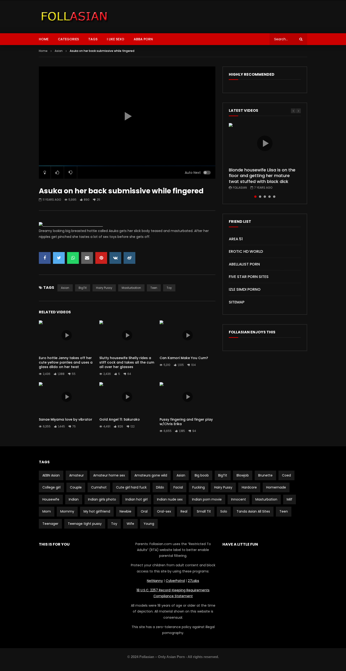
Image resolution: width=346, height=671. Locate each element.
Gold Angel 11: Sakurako (119, 419)
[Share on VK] (115, 258)
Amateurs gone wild (150, 475)
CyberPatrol (175, 580)
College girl (51, 487)
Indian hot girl (136, 499)
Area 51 (236, 239)
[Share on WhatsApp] (73, 258)
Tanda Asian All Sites (253, 511)
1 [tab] (255, 196)
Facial (178, 487)
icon (66, 335)
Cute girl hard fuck (131, 487)
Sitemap (236, 302)
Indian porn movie (207, 499)
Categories (68, 39)
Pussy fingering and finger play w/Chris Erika (186, 421)
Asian (59, 51)
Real (184, 511)
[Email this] (87, 258)
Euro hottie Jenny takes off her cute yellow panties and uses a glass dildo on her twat (66, 362)
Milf (289, 499)
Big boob (202, 475)
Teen (153, 288)
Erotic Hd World (246, 251)
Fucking (198, 487)
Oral (144, 511)
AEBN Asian (51, 475)
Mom (46, 511)
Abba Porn (143, 39)
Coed (286, 475)
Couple (76, 487)
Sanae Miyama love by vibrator (65, 419)
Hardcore (249, 487)
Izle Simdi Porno (245, 289)
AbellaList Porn (244, 264)
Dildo (160, 487)
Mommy (67, 511)
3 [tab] (265, 196)
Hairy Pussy (104, 288)
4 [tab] (269, 196)
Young (149, 523)
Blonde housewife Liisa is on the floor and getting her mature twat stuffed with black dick (262, 175)
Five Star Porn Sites (249, 276)
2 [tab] (260, 196)
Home (43, 39)
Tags (92, 39)
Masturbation (131, 288)
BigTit (83, 288)
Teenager (50, 523)
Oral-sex (164, 511)
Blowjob (243, 475)
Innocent (238, 499)
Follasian (240, 188)
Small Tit (204, 511)
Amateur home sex (109, 475)
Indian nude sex (170, 499)
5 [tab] (274, 196)
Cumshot (99, 487)
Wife (130, 523)
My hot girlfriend (97, 511)
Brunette (265, 475)
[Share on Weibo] (129, 258)
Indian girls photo (102, 499)
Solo (223, 511)
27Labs (193, 580)
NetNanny (155, 580)
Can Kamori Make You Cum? (184, 358)
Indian (74, 499)
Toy (169, 288)
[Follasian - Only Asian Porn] (74, 17)
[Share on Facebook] (45, 258)
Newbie (125, 511)
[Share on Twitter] (59, 258)
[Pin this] (101, 258)
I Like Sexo (115, 39)
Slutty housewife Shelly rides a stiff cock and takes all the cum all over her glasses (126, 362)
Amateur (76, 475)
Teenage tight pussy (85, 523)
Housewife (50, 499)
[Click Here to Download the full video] (71, 225)
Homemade (276, 487)
